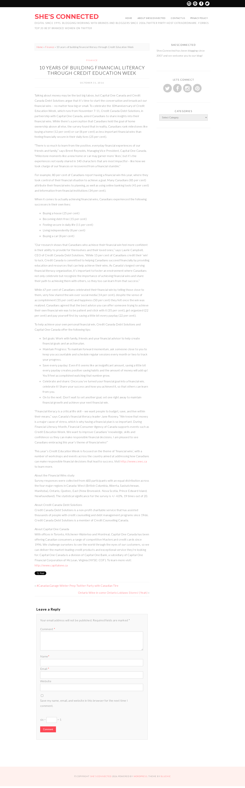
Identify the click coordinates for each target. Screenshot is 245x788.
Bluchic (166, 776)
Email (44, 668)
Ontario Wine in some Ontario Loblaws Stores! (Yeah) (112, 592)
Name (44, 656)
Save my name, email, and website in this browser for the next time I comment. (84, 703)
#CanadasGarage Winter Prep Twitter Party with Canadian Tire (77, 585)
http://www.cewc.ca (134, 461)
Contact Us (178, 18)
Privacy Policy (199, 18)
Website (45, 681)
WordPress (140, 776)
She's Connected (67, 16)
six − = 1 (51, 719)
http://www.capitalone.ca (51, 565)
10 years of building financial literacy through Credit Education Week (92, 70)
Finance (49, 47)
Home (128, 18)
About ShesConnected (152, 18)
